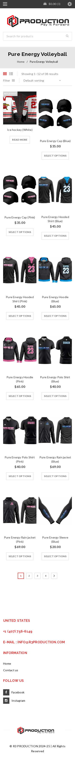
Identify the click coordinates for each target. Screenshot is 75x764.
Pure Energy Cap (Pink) (19, 217)
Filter (6, 80)
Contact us (10, 670)
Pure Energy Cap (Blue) (55, 141)
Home (21, 61)
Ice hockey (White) (19, 129)
